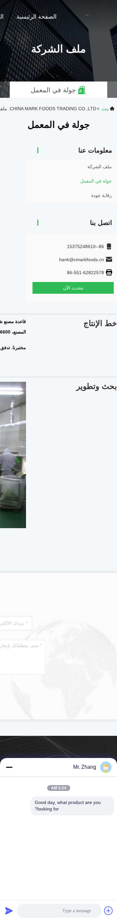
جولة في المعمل (96, 181)
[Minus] (9, 767)
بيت (105, 108)
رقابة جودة (101, 195)
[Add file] (108, 910)
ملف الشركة (99, 166)
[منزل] (91, 16)
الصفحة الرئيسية (37, 16)
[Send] (9, 910)
